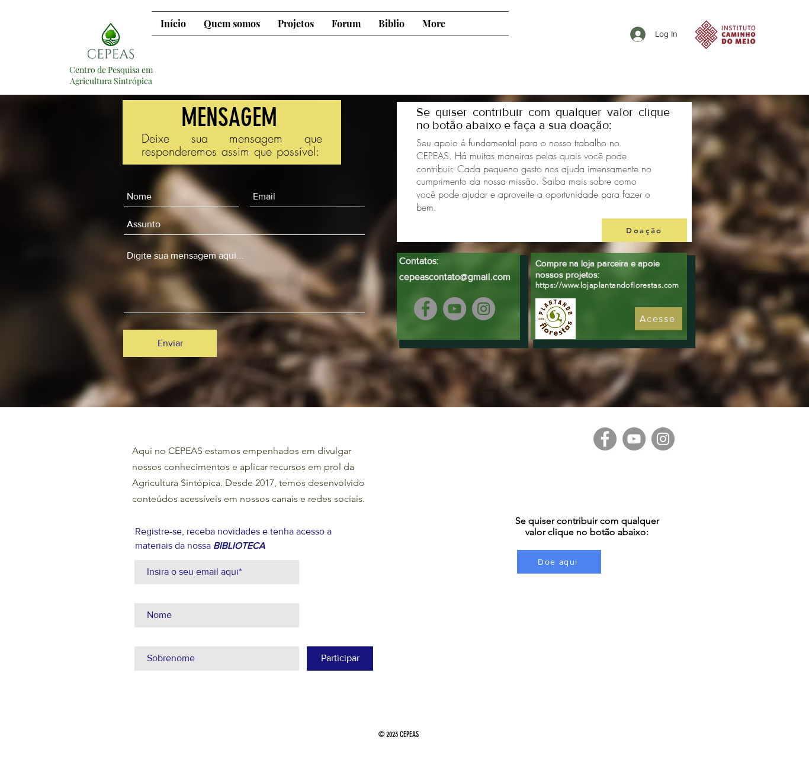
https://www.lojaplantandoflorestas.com (607, 285)
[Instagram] (483, 308)
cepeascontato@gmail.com (455, 277)
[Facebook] (425, 308)
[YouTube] (454, 308)
